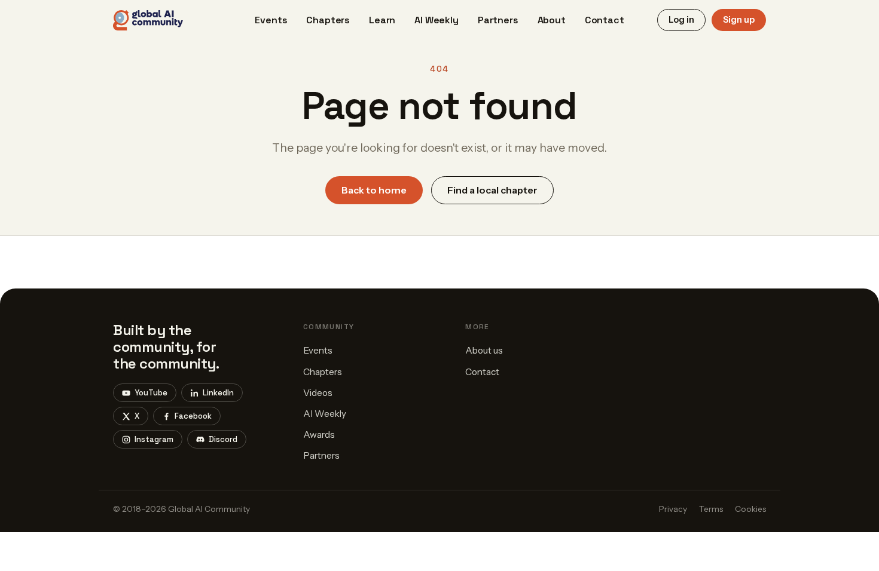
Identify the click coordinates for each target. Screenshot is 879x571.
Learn (382, 20)
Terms (711, 509)
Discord (223, 439)
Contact (604, 20)
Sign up (739, 19)
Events (271, 20)
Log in (681, 19)
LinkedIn (218, 393)
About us (484, 350)
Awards (319, 434)
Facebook (193, 416)
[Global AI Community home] (148, 20)
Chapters (328, 20)
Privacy (673, 509)
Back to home (374, 190)
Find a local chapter (492, 190)
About (552, 20)
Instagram (154, 439)
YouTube (151, 393)
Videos (317, 392)
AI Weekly (436, 20)
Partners (498, 20)
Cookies (750, 509)
